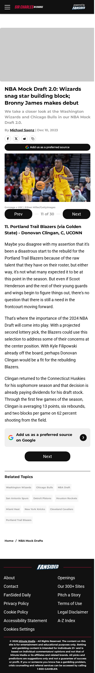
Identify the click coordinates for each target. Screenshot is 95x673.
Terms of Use (70, 603)
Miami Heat (13, 509)
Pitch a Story (69, 594)
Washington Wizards (18, 487)
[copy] (33, 138)
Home (9, 540)
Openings (66, 577)
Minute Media (27, 641)
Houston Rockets (66, 498)
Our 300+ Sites (71, 586)
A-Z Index (66, 620)
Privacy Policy (16, 603)
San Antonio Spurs (17, 498)
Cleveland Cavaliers (61, 509)
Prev (18, 214)
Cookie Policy (16, 612)
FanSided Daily (17, 594)
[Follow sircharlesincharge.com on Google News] (83, 437)
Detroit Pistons (42, 498)
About (9, 577)
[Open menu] (7, 7)
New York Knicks (35, 509)
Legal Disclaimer (73, 612)
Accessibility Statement (25, 620)
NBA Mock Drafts (30, 540)
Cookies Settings (19, 629)
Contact (11, 586)
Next (76, 214)
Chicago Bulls (44, 487)
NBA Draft (64, 487)
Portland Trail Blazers (18, 520)
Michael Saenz (22, 130)
